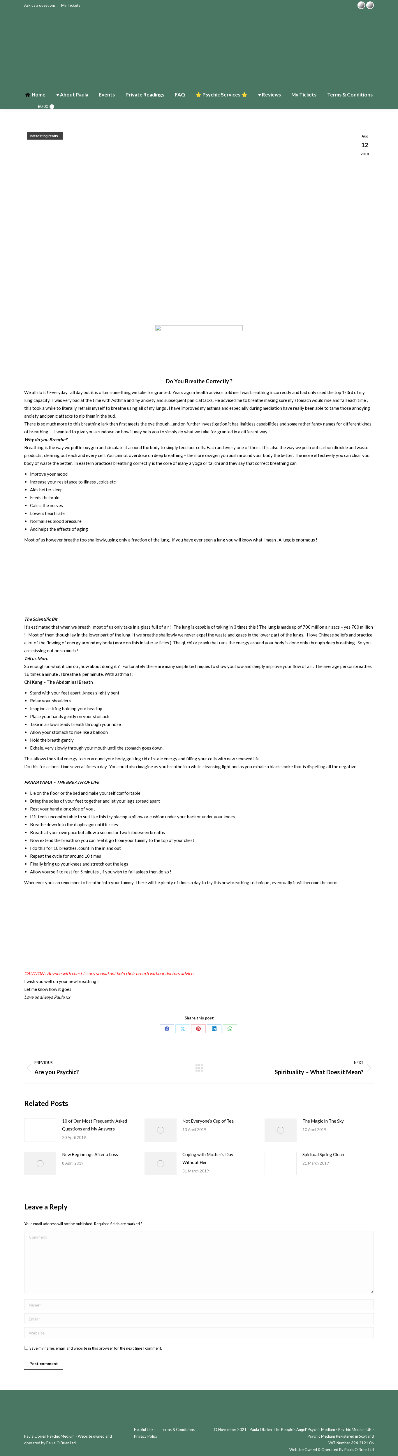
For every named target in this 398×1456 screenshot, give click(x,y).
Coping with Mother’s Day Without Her (207, 1158)
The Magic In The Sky (323, 1120)
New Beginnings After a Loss (90, 1154)
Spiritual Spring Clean (323, 1154)
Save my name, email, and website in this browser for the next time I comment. (95, 1348)
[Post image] (40, 1130)
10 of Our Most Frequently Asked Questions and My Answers (94, 1124)
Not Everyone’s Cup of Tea (208, 1120)
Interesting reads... (45, 136)
